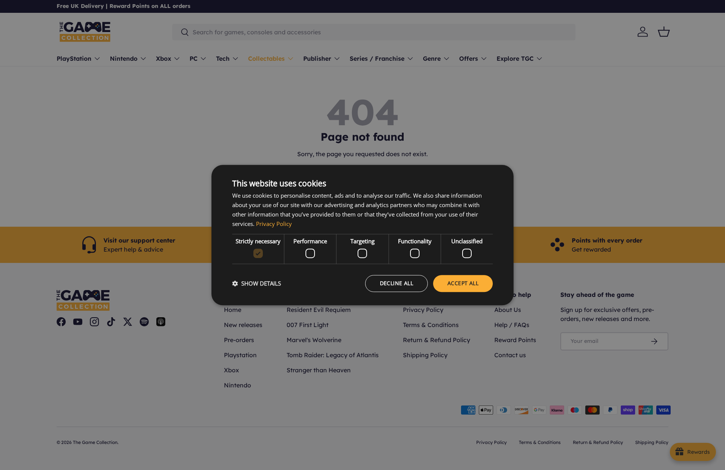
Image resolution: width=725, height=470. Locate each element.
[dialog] (362, 235)
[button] (256, 283)
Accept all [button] (462, 283)
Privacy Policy (274, 223)
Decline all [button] (396, 283)
